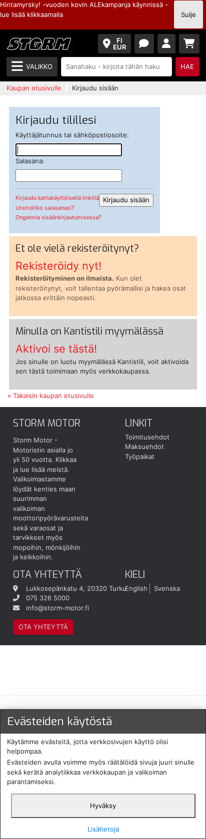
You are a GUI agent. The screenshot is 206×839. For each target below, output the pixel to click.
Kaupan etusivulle (34, 88)
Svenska (167, 588)
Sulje (188, 14)
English (136, 588)
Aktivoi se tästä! (56, 348)
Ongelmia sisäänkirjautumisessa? (59, 217)
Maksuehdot (144, 446)
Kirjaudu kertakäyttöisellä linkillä (57, 197)
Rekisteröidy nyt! (59, 265)
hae (187, 66)
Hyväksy (103, 806)
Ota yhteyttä (43, 627)
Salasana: (30, 161)
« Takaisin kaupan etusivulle (51, 396)
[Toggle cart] (189, 43)
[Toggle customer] (167, 43)
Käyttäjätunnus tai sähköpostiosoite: (72, 135)
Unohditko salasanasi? (45, 207)
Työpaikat (139, 456)
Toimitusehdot (147, 437)
